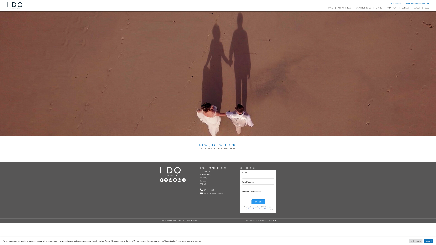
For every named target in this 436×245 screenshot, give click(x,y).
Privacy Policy (195, 220)
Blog (427, 8)
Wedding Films (344, 8)
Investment (391, 8)
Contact (406, 8)
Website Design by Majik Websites (256, 220)
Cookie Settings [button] (416, 241)
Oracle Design (272, 220)
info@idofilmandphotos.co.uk (417, 3)
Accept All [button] (428, 241)
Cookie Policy (186, 220)
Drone (379, 8)
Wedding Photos (363, 8)
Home (330, 8)
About (417, 8)
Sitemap (179, 220)
